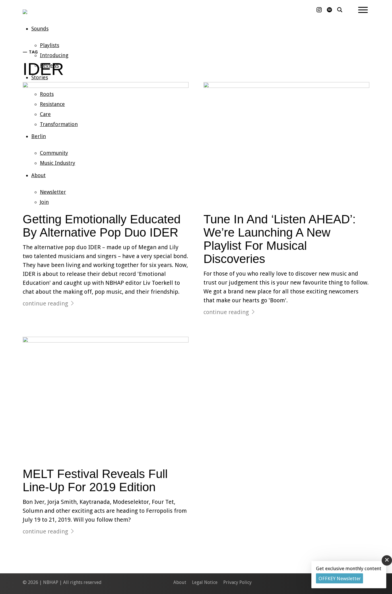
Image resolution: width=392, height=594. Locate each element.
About (38, 175)
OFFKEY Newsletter (340, 578)
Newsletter (53, 192)
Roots (47, 94)
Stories (39, 77)
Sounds (39, 29)
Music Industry (57, 163)
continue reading (45, 303)
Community (54, 153)
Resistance (52, 104)
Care (45, 114)
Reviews (49, 65)
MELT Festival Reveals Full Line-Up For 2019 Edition (95, 480)
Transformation (59, 124)
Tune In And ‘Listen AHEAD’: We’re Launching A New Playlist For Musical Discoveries (279, 239)
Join (44, 202)
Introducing (54, 55)
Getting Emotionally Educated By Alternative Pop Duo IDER (102, 225)
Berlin (38, 136)
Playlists (49, 45)
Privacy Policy (237, 582)
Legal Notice (205, 582)
